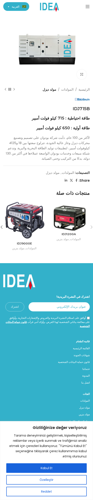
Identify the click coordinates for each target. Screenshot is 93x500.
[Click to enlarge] (82, 74)
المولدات (67, 89)
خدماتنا (86, 369)
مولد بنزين (62, 239)
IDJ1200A (69, 234)
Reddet (46, 491)
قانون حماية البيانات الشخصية (74, 362)
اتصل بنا (85, 382)
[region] (46, 460)
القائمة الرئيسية (81, 348)
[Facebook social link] (76, 180)
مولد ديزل (49, 89)
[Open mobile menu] (87, 6)
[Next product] (5, 89)
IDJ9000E (24, 243)
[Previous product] (14, 89)
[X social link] (71, 180)
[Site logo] (49, 6)
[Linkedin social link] (66, 180)
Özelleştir (46, 480)
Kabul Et (47, 468)
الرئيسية (84, 89)
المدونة (86, 375)
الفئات (86, 394)
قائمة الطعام (83, 341)
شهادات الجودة (82, 355)
